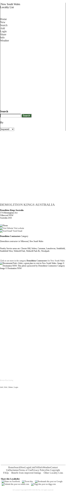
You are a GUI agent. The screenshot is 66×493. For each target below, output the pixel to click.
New (2, 22)
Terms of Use (25, 470)
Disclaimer (14, 470)
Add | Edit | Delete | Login (9, 387)
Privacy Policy (39, 470)
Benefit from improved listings (26, 473)
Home (3, 19)
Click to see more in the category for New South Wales (32, 261)
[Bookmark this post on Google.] (49, 481)
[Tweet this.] (27, 481)
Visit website (18, 228)
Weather (4, 40)
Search (3, 25)
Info (2, 37)
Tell (37, 467)
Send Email (17, 231)
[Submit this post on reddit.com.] (15, 484)
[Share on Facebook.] (11, 481)
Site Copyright (53, 470)
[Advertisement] (33, 75)
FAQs (6, 473)
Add (2, 28)
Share (3, 34)
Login (3, 31)
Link (32, 467)
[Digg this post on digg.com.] (43, 484)
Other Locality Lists (53, 473)
